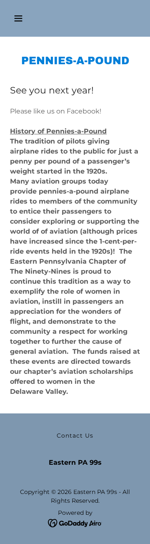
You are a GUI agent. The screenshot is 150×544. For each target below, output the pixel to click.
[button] (18, 18)
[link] (75, 523)
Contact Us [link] (75, 435)
